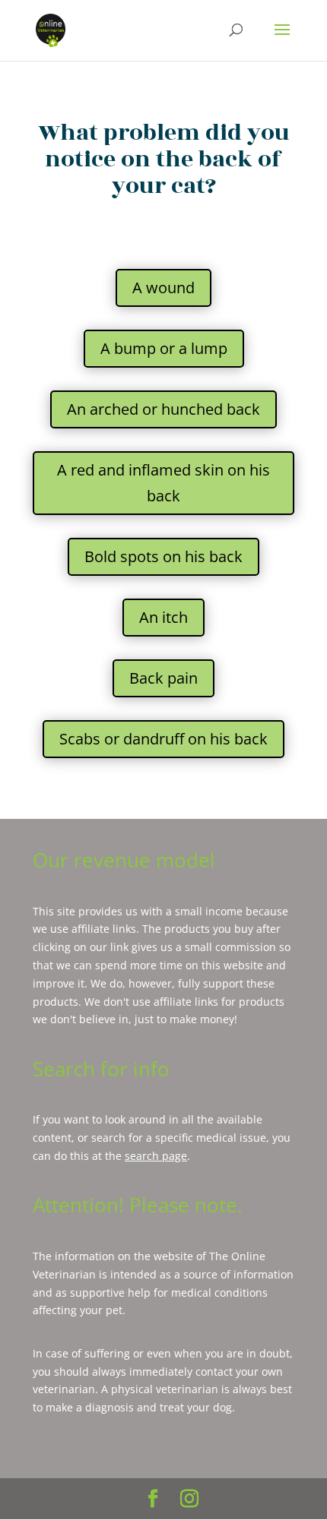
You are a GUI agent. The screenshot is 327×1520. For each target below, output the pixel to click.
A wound (163, 287)
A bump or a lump (163, 348)
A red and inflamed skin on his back (163, 483)
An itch (163, 617)
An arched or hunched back (163, 409)
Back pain (163, 678)
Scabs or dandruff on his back (163, 738)
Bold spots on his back (163, 556)
